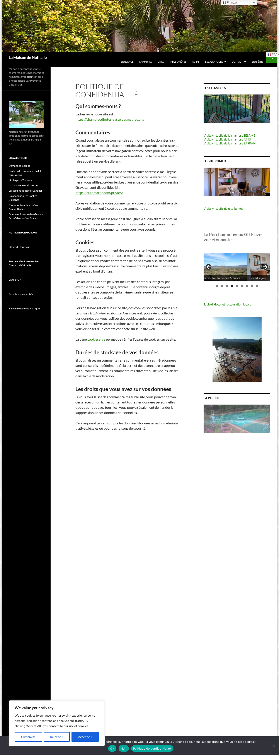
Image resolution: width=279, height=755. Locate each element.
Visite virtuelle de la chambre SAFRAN (230, 143)
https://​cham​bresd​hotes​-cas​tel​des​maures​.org (109, 119)
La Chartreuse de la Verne (23, 185)
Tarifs (195, 61)
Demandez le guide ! (20, 165)
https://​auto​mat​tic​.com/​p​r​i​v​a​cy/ (99, 192)
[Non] (273, 745)
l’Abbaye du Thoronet (21, 180)
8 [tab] (252, 286)
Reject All (56, 737)
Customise (28, 737)
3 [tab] (227, 286)
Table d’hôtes (178, 61)
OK (112, 748)
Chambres (145, 61)
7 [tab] (247, 286)
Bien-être (257, 61)
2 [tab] (222, 286)
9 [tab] (257, 286)
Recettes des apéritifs (21, 294)
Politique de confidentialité (152, 748)
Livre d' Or (15, 279)
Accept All (85, 737)
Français (232, 2)
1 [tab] (217, 286)
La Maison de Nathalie (28, 57)
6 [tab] (242, 286)
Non (124, 748)
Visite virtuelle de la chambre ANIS (227, 139)
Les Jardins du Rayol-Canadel (25, 190)
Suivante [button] (265, 267)
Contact (237, 61)
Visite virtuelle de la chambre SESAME (229, 135)
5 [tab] (237, 286)
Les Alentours (214, 61)
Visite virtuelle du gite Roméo (223, 208)
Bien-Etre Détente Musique (24, 308)
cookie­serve (96, 339)
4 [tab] (232, 286)
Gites (161, 61)
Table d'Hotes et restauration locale (227, 304)
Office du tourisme (19, 247)
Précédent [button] (208, 267)
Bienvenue (127, 61)
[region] (57, 723)
